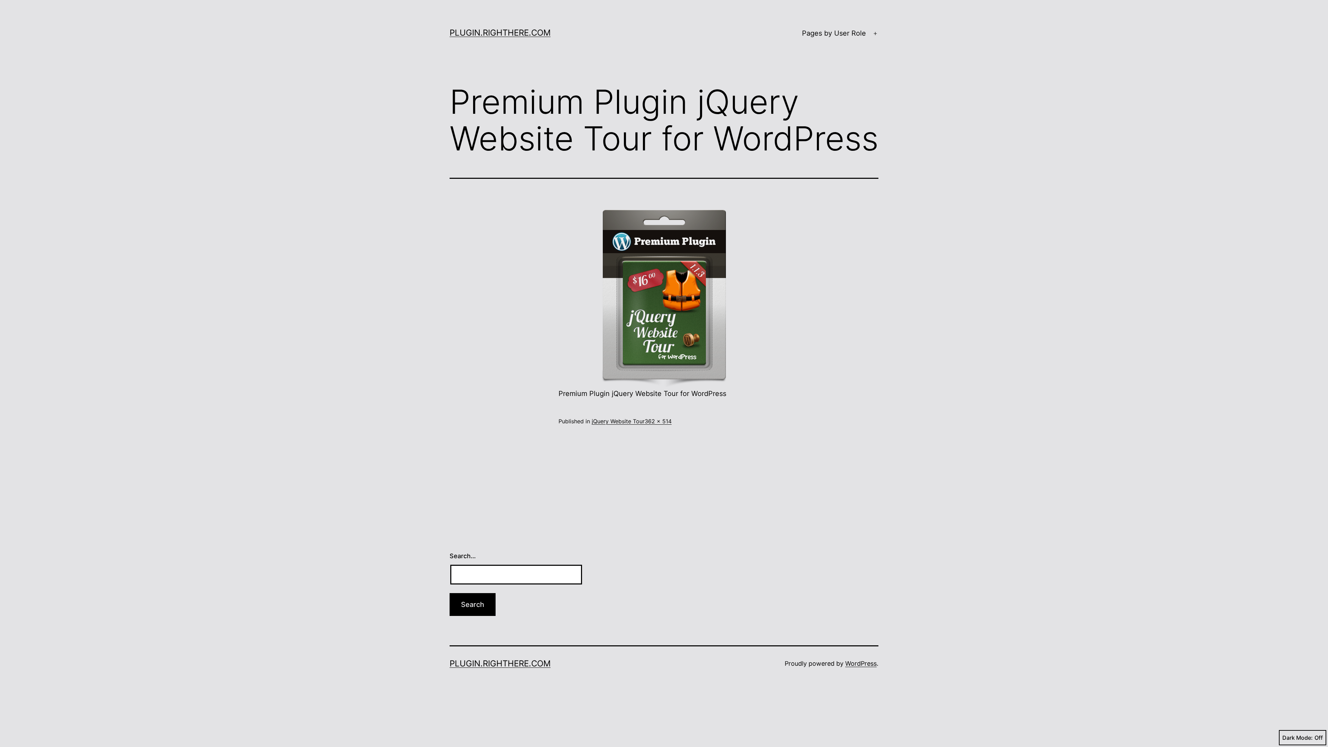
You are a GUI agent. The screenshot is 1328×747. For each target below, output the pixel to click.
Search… (463, 556)
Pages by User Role (834, 33)
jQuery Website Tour (618, 421)
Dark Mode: (1297, 737)
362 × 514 (658, 421)
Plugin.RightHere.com (500, 33)
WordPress (861, 663)
